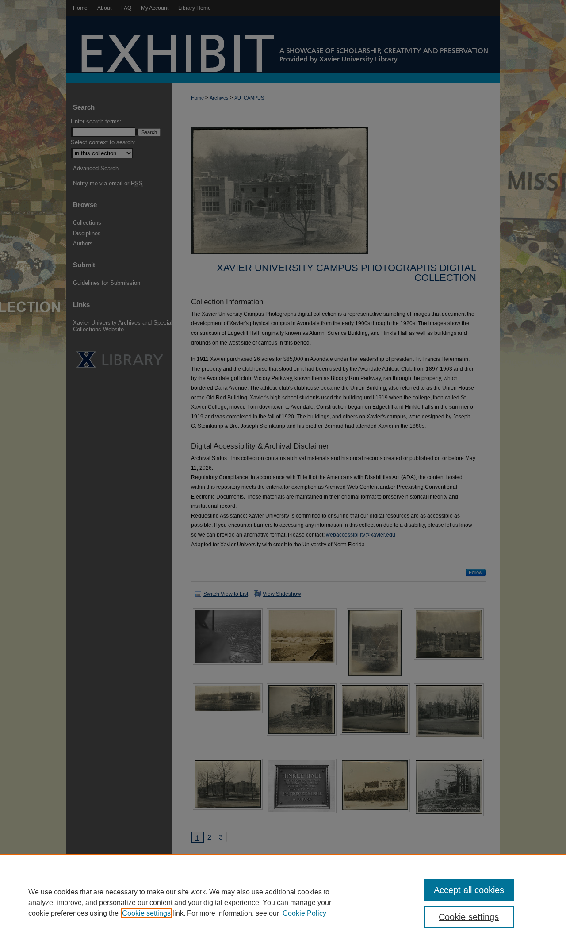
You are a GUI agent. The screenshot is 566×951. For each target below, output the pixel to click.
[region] (283, 902)
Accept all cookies (469, 890)
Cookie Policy (304, 913)
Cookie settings (146, 913)
